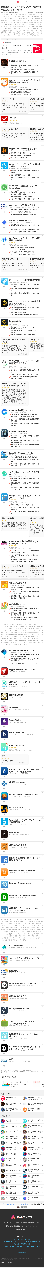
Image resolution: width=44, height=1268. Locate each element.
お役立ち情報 (23, 1207)
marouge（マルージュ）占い (13, 1242)
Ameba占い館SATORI (33, 1246)
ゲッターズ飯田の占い (33, 1242)
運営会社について (22, 1230)
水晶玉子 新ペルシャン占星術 (13, 1246)
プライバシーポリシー (32, 1226)
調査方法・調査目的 (22, 1222)
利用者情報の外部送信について (15, 1226)
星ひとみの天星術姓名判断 (22, 1244)
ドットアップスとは (10, 1222)
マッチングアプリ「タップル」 (22, 1239)
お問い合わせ (22, 1253)
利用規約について (34, 1222)
